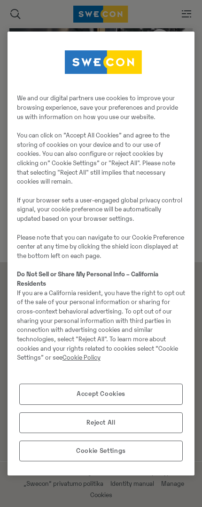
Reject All (101, 422)
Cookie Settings (101, 450)
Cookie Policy (81, 357)
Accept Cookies (101, 393)
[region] (101, 254)
